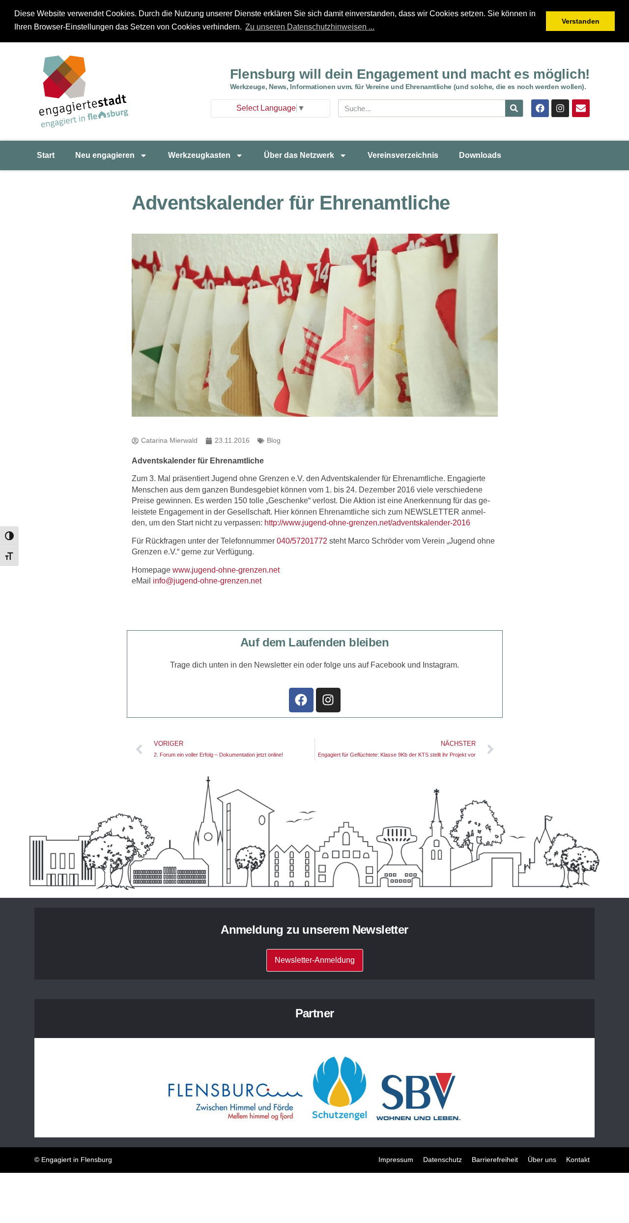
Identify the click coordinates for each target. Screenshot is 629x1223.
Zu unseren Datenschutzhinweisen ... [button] (309, 27)
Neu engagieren (105, 155)
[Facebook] (540, 108)
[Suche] (514, 108)
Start (46, 155)
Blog (274, 440)
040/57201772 (302, 541)
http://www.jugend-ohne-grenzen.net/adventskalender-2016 (367, 523)
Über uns (542, 1159)
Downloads (480, 155)
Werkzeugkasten (199, 155)
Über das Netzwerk (299, 155)
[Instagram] (560, 108)
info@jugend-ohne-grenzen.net (207, 581)
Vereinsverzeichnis (403, 155)
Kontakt (578, 1159)
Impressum (395, 1159)
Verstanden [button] (581, 21)
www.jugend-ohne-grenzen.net (226, 570)
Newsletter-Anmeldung (315, 960)
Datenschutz (442, 1159)
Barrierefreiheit (495, 1159)
